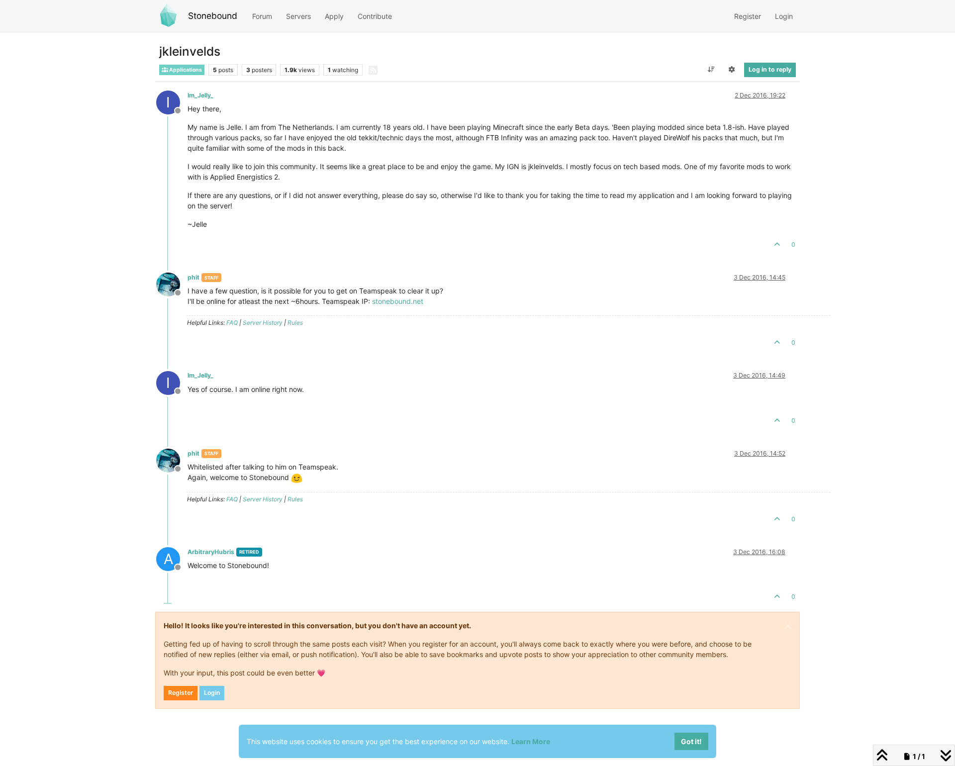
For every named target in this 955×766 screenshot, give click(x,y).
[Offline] (172, 284)
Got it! (691, 741)
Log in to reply (770, 69)
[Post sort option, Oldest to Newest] (711, 70)
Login (212, 692)
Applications (185, 70)
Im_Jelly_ (200, 95)
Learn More (530, 741)
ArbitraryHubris (211, 552)
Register (180, 692)
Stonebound (212, 15)
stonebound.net (397, 301)
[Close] (787, 625)
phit (193, 277)
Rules (295, 322)
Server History (263, 322)
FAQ (232, 322)
